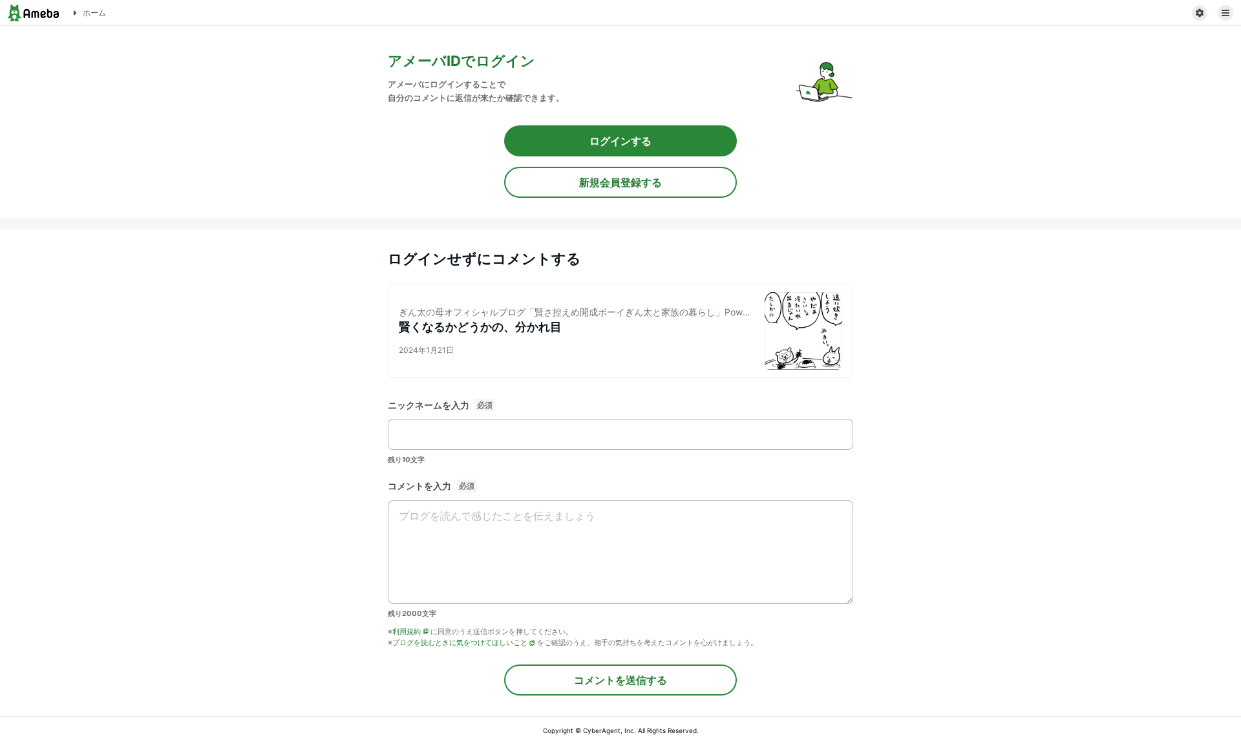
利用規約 (406, 631)
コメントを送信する (620, 680)
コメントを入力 (419, 485)
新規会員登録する (620, 182)
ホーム (94, 12)
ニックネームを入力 (428, 404)
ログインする (620, 140)
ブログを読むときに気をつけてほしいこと (459, 642)
